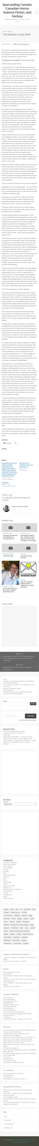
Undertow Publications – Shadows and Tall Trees (17, 1019)
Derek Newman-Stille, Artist (11, 972)
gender (26, 918)
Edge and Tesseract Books (11, 1004)
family (14, 918)
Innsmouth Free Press (9, 1010)
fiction (19, 497)
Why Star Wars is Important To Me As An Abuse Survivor (26, 464)
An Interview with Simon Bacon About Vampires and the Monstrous (10, 590)
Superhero (16, 937)
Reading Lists (7, 887)
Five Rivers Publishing (9, 1006)
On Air (28, 533)
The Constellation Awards (10, 1097)
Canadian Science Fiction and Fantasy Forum (16, 1033)
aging (12, 909)
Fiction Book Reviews (8, 554)
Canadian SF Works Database (11, 1035)
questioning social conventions (19, 931)
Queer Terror (7, 735)
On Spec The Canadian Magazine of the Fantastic (17, 1013)
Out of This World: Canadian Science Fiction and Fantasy (19, 1050)
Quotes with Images (9, 886)
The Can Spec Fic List (9, 1060)
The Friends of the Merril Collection (13, 1062)
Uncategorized (7, 895)
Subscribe (30, 716)
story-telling (8, 937)
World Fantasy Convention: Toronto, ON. (15, 1079)
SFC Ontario (6, 1057)
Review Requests (8, 690)
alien (17, 909)
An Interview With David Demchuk (13, 733)
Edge (30, 915)
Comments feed (8, 1124)
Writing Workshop (8, 898)
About (5, 679)
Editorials (6, 871)
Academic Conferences (10, 862)
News (10, 533)
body (34, 909)
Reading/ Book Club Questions (12, 889)
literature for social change (19, 925)
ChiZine (24, 912)
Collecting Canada (8, 556)
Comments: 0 (26, 44)
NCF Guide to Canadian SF (11, 1048)
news (26, 928)
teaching (24, 937)
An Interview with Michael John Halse (14, 731)
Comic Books (8, 915)
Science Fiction (28, 934)
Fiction (10, 31)
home (32, 918)
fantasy (19, 918)
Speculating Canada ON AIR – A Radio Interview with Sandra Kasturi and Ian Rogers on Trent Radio (28, 538)
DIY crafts (6, 869)
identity (18, 922)
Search (5, 701)
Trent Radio (16, 940)
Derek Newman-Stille (11, 497)
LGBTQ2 (6, 925)
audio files (27, 909)
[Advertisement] (19, 772)
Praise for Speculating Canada (12, 688)
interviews (26, 922)
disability (17, 915)
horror (28, 497)
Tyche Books (7, 1017)
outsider (32, 928)
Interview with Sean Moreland (26, 556)
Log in (6, 1116)
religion (12, 934)
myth (21, 928)
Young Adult (17, 943)
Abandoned (5, 482)
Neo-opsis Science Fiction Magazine (14, 1012)
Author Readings (8, 866)
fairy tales (7, 918)
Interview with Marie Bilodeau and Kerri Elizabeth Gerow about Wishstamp (27, 584)
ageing (6, 909)
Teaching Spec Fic (8, 1059)
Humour (12, 922)
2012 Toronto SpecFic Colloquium (13, 1073)
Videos (11, 586)
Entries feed (7, 1120)
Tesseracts (7, 940)
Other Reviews (7, 882)
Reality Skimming (8, 1051)
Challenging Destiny (9, 999)
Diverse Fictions (8, 974)
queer (6, 931)
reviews (19, 934)
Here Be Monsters (8, 1008)
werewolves (8, 943)
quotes (6, 934)
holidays (23, 497)
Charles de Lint (15, 912)
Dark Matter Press (8, 1003)
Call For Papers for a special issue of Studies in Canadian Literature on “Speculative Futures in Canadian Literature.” (19, 742)
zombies (25, 943)
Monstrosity (14, 928)
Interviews (5, 533)
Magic (32, 925)
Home (4, 31)
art (21, 909)
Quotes (5, 884)
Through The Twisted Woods (11, 986)
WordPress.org (8, 1128)
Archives (5, 802)
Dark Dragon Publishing (10, 1001)
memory (6, 928)
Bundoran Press (8, 997)
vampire (24, 940)
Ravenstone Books (8, 1015)
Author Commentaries (9, 864)
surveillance (5, 500)
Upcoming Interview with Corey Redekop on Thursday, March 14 (10, 537)
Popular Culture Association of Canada (14, 961)
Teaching (5, 893)
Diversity (24, 915)
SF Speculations (8, 891)
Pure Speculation (8, 1075)
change (6, 912)
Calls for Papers (7, 868)
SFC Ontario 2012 (8, 1077)
